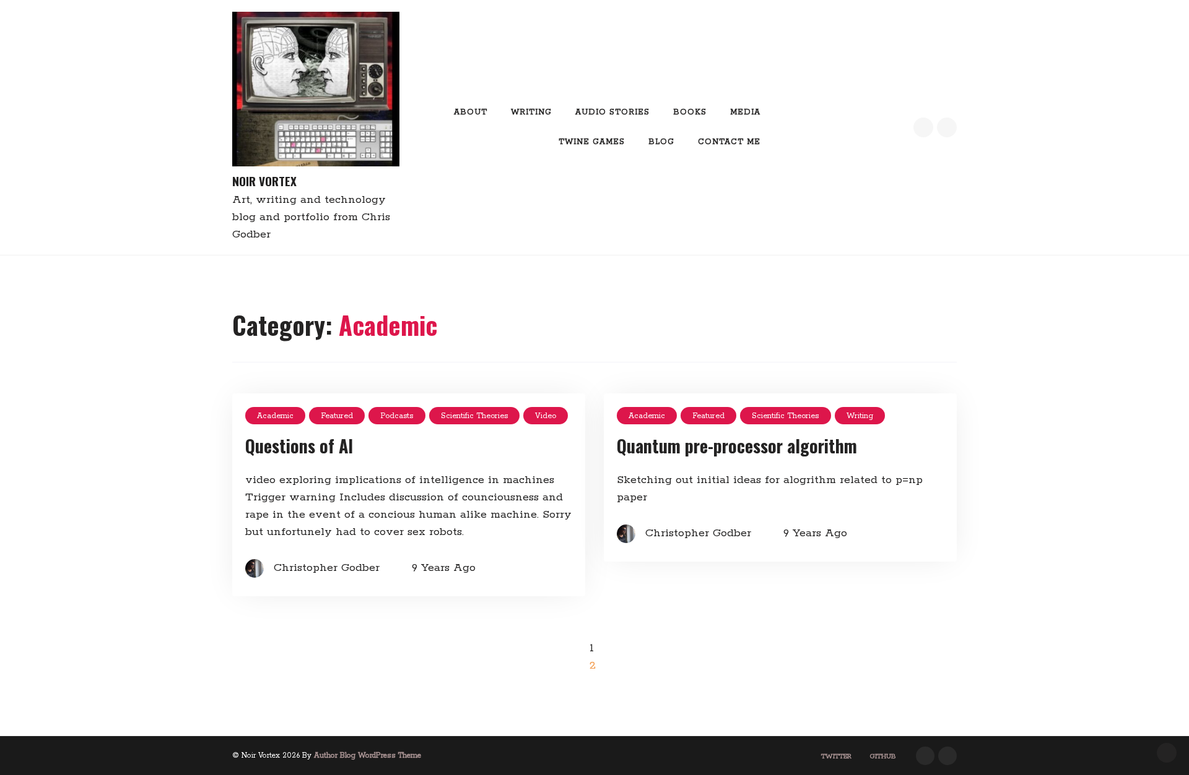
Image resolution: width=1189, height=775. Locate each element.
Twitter (836, 756)
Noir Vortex (264, 181)
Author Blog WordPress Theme (367, 755)
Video (545, 416)
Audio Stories (612, 112)
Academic (275, 416)
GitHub (883, 756)
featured (337, 416)
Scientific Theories (474, 416)
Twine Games (592, 142)
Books (690, 112)
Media (745, 112)
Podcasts (396, 416)
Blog (661, 142)
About (470, 112)
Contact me (729, 142)
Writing (531, 112)
